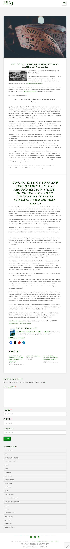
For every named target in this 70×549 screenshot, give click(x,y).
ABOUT (32, 534)
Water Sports (8, 523)
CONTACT (53, 534)
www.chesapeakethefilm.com (16, 321)
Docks (6, 454)
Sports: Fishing (9, 516)
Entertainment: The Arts (11, 461)
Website (8, 428)
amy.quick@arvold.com (30, 91)
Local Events (8, 483)
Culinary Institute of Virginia (33, 356)
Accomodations (9, 450)
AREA (21, 534)
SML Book (47, 534)
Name (7, 410)
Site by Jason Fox (54, 541)
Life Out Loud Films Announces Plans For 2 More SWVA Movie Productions (50, 357)
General (7, 465)
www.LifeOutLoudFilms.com (35, 83)
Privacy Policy (45, 541)
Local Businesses (9, 479)
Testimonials (39, 534)
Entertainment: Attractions (12, 457)
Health (6, 468)
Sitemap (38, 541)
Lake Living (8, 476)
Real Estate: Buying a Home (12, 498)
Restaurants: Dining (10, 512)
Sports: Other (8, 520)
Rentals (7, 509)
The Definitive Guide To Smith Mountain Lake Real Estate (32, 331)
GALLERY (26, 534)
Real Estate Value (9, 494)
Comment (10, 386)
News (6, 490)
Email (8, 419)
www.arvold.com (26, 323)
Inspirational (8, 472)
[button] (64, 3)
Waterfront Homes (9, 527)
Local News (8, 487)
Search (16, 534)
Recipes (7, 505)
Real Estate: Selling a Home (12, 501)
